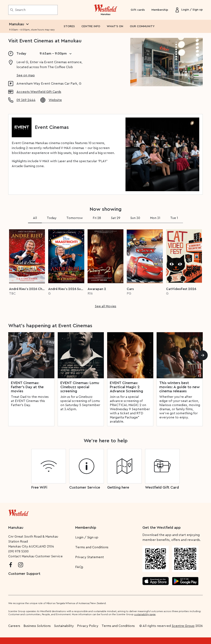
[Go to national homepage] (18, 512)
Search (20, 10)
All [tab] (35, 218)
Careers (14, 626)
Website (55, 100)
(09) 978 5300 (18, 551)
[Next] (203, 355)
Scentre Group (183, 626)
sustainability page (145, 614)
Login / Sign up (86, 537)
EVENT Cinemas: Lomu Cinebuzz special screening (79, 387)
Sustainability (64, 626)
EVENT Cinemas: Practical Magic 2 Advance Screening (126, 387)
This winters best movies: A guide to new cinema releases (179, 387)
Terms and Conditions (91, 547)
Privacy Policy (87, 626)
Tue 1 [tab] (174, 218)
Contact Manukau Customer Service (35, 556)
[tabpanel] (105, 267)
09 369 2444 (25, 100)
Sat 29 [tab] (115, 218)
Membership (159, 9)
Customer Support (24, 573)
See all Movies (105, 306)
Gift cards (138, 9)
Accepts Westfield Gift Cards (38, 91)
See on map (25, 75)
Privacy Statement (89, 557)
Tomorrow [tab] (74, 218)
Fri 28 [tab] (97, 218)
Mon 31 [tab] (155, 218)
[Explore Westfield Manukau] (105, 9)
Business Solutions (37, 626)
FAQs (79, 567)
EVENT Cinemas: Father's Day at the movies (27, 387)
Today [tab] (51, 218)
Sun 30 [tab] (135, 218)
